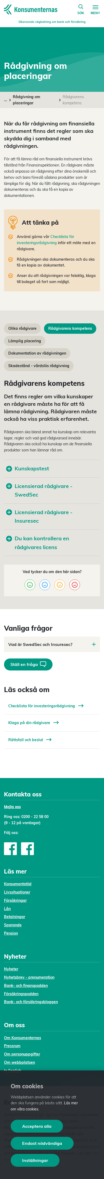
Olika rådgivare (22, 328)
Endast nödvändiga (42, 1143)
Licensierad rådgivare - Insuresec (44, 516)
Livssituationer (17, 892)
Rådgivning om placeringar (26, 99)
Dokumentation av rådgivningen (37, 353)
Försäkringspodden (21, 993)
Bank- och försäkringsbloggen (31, 1001)
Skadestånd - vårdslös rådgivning (38, 365)
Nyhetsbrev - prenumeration (29, 977)
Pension (11, 933)
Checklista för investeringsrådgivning (42, 706)
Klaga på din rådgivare (29, 722)
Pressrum (12, 1045)
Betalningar (14, 916)
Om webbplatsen (19, 1062)
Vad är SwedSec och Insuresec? (40, 644)
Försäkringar (15, 900)
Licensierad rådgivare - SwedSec (44, 490)
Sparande (13, 925)
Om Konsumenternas (22, 1037)
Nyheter (11, 969)
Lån (7, 908)
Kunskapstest (32, 468)
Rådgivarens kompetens (70, 328)
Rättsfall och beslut (26, 739)
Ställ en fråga (24, 664)
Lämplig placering (24, 341)
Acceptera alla (36, 1126)
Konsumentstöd (17, 884)
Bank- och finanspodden (26, 985)
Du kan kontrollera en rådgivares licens (42, 542)
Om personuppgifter (22, 1054)
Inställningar (35, 1160)
